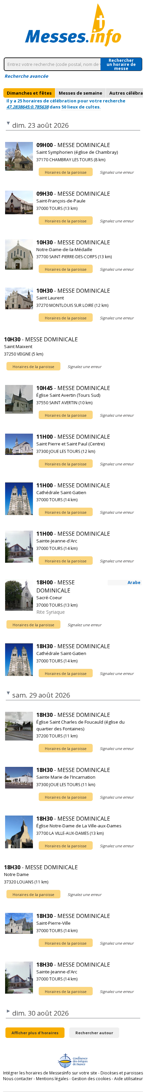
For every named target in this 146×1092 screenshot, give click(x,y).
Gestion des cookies (91, 1079)
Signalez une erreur (116, 172)
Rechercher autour (94, 1032)
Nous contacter (18, 1079)
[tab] (29, 93)
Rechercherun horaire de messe (121, 64)
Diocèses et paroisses (122, 1073)
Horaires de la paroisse (66, 172)
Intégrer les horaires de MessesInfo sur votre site (50, 1073)
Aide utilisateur (128, 1079)
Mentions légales (52, 1079)
